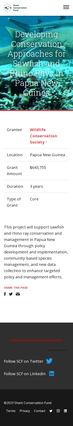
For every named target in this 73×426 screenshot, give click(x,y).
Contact (39, 411)
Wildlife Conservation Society (43, 136)
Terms (11, 411)
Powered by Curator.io (58, 350)
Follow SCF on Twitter (23, 361)
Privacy (25, 411)
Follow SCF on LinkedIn (25, 373)
